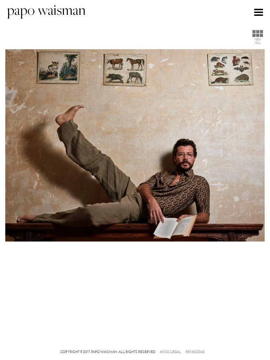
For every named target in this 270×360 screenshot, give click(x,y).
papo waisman (46, 11)
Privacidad (195, 351)
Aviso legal (170, 351)
